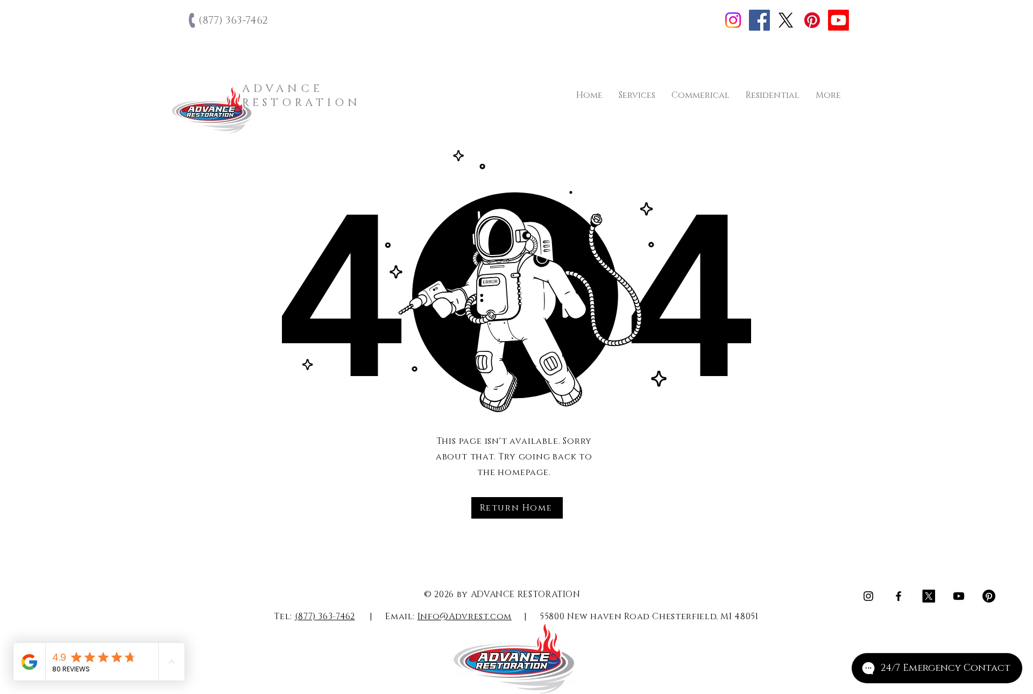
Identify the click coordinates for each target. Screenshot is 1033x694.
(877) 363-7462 (325, 616)
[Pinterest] (812, 20)
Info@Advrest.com (465, 616)
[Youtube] (838, 20)
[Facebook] (759, 20)
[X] (785, 20)
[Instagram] (733, 20)
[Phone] (192, 20)
